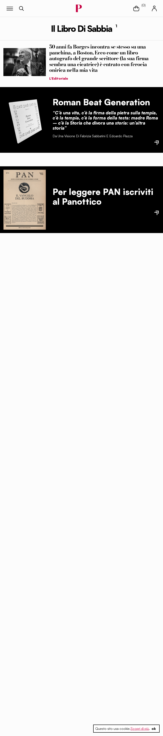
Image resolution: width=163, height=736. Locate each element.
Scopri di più (140, 728)
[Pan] (24, 200)
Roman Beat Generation (101, 102)
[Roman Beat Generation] (24, 119)
